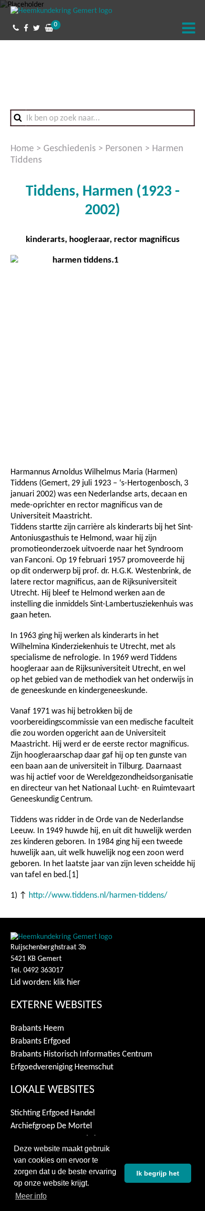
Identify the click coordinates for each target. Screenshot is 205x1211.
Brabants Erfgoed (40, 1041)
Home (22, 149)
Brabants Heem (37, 1028)
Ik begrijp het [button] (157, 1173)
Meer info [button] (31, 1196)
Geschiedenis (69, 149)
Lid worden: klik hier (45, 982)
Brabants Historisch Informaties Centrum (81, 1054)
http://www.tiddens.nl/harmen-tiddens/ (98, 895)
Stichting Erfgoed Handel (52, 1113)
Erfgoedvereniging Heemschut (61, 1067)
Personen (124, 149)
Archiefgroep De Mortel (51, 1126)
